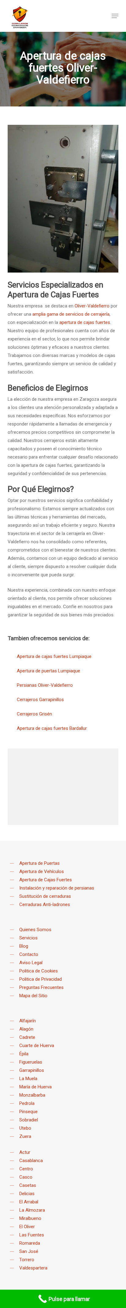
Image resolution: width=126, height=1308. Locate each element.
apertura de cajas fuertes (84, 322)
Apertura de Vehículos (41, 871)
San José (28, 1251)
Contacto (28, 954)
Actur (24, 1152)
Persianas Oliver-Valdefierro (45, 685)
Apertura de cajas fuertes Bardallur (52, 728)
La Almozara (32, 1210)
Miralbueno (30, 1218)
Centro (26, 1169)
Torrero (26, 1259)
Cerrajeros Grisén (34, 714)
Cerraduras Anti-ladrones (44, 904)
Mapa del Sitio (33, 995)
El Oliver (27, 1226)
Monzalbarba (32, 1095)
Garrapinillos (31, 1070)
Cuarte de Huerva (36, 1045)
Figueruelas (30, 1062)
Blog (23, 946)
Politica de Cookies (38, 971)
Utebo (25, 1128)
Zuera (25, 1136)
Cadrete (27, 1037)
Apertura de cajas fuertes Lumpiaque (54, 656)
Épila (23, 1054)
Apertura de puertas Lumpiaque (48, 671)
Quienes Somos (35, 929)
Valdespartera (33, 1268)
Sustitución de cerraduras (45, 896)
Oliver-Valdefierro (92, 306)
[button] (115, 16)
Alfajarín (27, 1021)
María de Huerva (35, 1087)
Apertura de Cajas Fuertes (45, 880)
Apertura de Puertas (39, 863)
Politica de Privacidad (40, 979)
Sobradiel (28, 1120)
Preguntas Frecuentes (41, 987)
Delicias (27, 1193)
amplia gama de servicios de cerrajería (70, 314)
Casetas (27, 1185)
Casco (25, 1177)
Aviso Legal (31, 962)
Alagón (26, 1029)
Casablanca (31, 1160)
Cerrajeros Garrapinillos (40, 699)
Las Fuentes (31, 1235)
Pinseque (28, 1111)
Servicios (28, 938)
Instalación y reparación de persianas (56, 888)
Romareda (29, 1243)
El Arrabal (28, 1202)
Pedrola (27, 1103)
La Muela (28, 1078)
